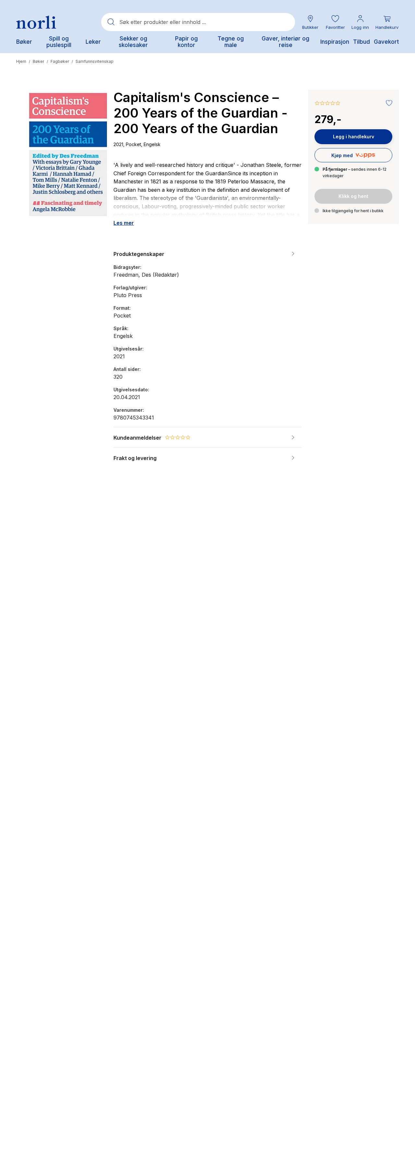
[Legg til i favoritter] (387, 103)
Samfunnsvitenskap (94, 61)
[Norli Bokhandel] (36, 22)
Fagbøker (60, 61)
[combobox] (198, 22)
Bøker (38, 61)
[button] (335, 22)
